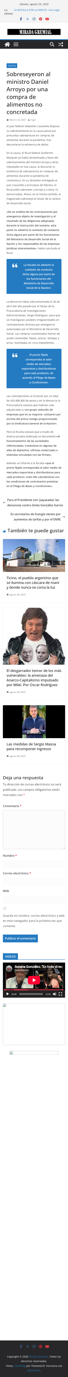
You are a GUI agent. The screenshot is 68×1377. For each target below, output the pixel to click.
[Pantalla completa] (60, 994)
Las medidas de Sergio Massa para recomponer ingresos (31, 746)
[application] (34, 980)
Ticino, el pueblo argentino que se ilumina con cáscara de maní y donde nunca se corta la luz (33, 582)
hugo (33, 119)
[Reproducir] (7, 994)
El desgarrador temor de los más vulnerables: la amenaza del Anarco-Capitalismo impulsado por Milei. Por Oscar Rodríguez (34, 677)
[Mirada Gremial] (7, 44)
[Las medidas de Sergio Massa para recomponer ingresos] (34, 708)
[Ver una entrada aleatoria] (60, 44)
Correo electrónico (17, 873)
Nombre (10, 856)
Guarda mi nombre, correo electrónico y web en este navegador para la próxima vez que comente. (34, 921)
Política (12, 65)
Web (6, 891)
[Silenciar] (54, 994)
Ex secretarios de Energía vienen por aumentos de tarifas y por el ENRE (36, 516)
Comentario (12, 806)
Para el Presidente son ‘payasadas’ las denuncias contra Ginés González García (35, 502)
